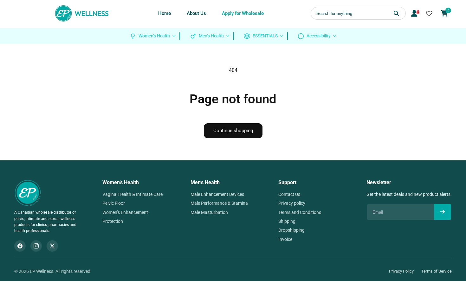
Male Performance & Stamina (219, 203)
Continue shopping (233, 130)
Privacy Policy (401, 271)
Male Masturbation (209, 212)
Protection (112, 221)
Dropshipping (291, 230)
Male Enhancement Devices (217, 194)
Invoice (285, 239)
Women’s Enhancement (125, 212)
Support (287, 182)
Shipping (286, 221)
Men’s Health (205, 182)
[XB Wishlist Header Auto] (429, 13)
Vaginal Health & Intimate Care (132, 194)
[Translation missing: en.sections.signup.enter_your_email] (442, 212)
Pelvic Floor (113, 203)
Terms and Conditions (299, 212)
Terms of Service (436, 271)
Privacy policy (291, 203)
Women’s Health (120, 182)
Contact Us (289, 194)
